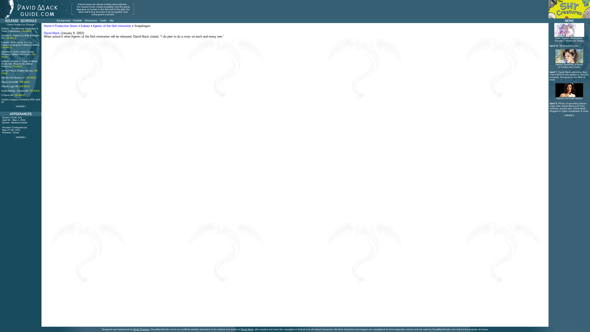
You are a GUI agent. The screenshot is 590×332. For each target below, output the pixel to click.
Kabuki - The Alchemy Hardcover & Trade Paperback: (19, 29)
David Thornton (141, 329)
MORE (20, 106)
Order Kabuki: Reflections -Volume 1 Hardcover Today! (569, 39)
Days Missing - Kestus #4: (20, 90)
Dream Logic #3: (15, 86)
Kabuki (85, 26)
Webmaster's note (569, 45)
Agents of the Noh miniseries (112, 26)
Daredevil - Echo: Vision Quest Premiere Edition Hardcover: (18, 54)
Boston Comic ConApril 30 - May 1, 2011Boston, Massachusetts (14, 120)
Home (48, 26)
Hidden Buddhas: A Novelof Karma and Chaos (569, 65)
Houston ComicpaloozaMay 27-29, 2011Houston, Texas (14, 130)
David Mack (52, 33)
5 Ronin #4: (13, 95)
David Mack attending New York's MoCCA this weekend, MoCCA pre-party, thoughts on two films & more (569, 76)
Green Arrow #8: (15, 82)
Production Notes (66, 26)
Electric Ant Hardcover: (18, 77)
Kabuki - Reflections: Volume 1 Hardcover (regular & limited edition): (20, 45)
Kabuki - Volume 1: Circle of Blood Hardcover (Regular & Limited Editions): (19, 64)
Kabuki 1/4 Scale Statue (569, 98)
